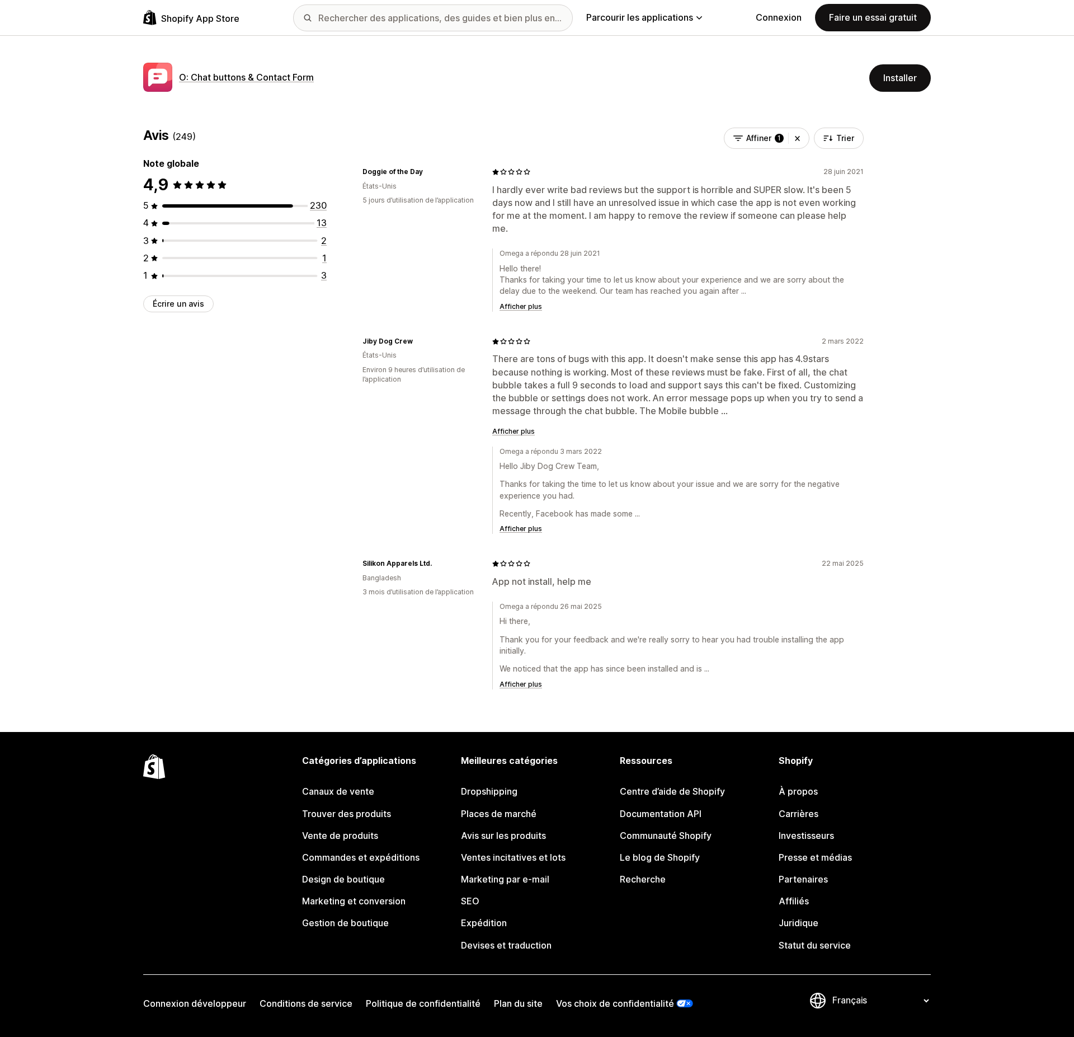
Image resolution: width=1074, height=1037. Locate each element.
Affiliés (794, 901)
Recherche (643, 879)
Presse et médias (815, 857)
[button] (797, 138)
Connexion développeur (194, 1003)
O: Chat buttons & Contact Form (246, 77)
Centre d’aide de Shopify (672, 791)
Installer (900, 77)
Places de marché (498, 813)
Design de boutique (343, 879)
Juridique (798, 922)
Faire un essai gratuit (873, 17)
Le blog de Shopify (660, 857)
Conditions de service (306, 1003)
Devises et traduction (506, 945)
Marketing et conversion (354, 901)
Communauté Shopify (666, 835)
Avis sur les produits (503, 835)
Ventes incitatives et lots (513, 857)
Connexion (779, 17)
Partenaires (803, 879)
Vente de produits (340, 835)
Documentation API (660, 813)
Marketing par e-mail (505, 879)
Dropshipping (489, 791)
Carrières (798, 813)
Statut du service (815, 945)
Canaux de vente (338, 791)
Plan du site (518, 1003)
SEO (470, 901)
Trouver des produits (346, 813)
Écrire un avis (178, 303)
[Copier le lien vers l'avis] (429, 171)
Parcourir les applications (639, 17)
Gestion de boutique (345, 922)
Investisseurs (806, 835)
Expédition (484, 922)
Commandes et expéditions (361, 857)
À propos (798, 791)
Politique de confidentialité (423, 1003)
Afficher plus (521, 306)
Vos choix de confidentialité (615, 1003)
